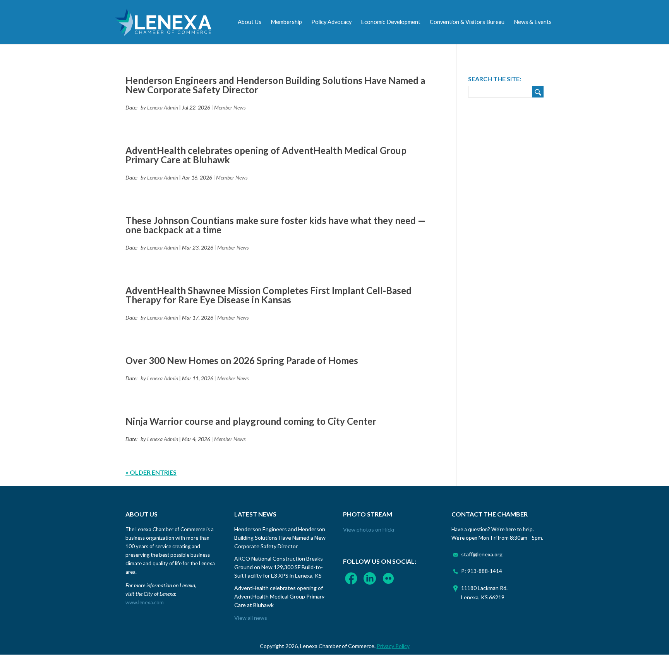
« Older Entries (151, 472)
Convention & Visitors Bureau (467, 22)
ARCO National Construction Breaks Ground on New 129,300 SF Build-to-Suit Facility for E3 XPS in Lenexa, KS (278, 567)
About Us (249, 22)
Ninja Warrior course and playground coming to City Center (250, 421)
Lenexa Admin (162, 107)
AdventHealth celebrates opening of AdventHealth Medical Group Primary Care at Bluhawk (266, 155)
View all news (250, 617)
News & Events (533, 22)
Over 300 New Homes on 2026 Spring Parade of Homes (241, 360)
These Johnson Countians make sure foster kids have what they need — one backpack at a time (275, 225)
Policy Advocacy (331, 22)
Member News (229, 107)
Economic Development (390, 22)
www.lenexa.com (144, 602)
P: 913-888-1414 (481, 571)
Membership (286, 22)
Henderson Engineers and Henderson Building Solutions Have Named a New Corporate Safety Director (275, 85)
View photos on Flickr (369, 529)
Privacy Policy (393, 646)
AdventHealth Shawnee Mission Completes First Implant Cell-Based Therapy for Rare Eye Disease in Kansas (268, 295)
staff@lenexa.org (482, 554)
